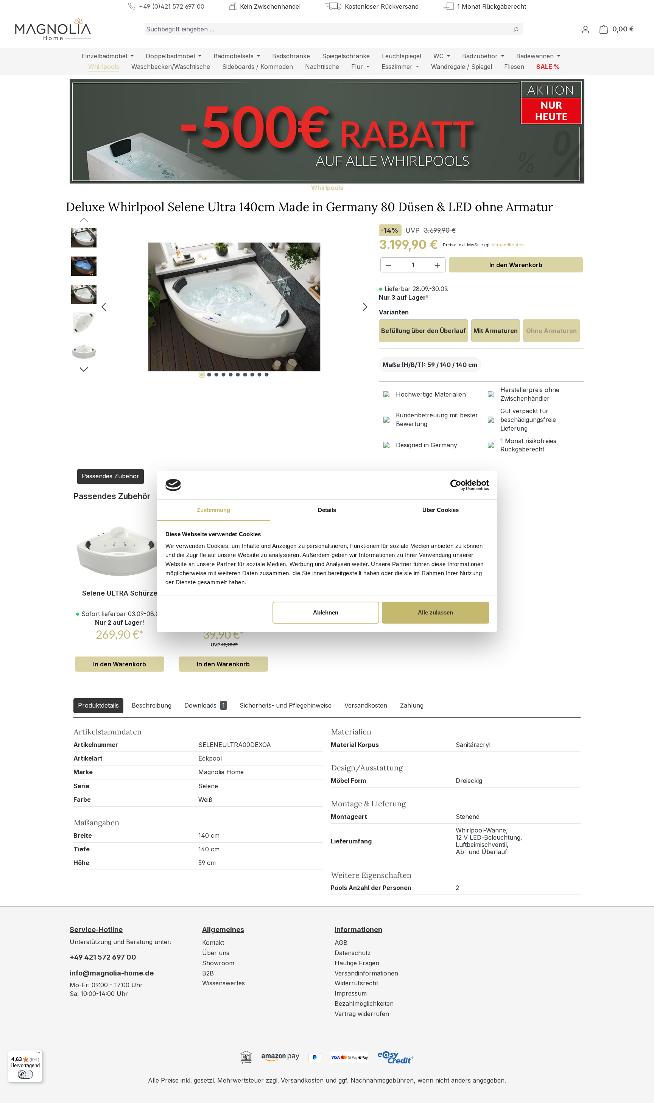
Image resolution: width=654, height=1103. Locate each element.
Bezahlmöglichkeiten (364, 1003)
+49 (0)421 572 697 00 (171, 6)
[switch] (25, 1074)
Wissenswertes (223, 983)
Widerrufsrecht (356, 983)
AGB (341, 942)
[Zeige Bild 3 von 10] (216, 374)
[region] (216, 307)
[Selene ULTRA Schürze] (119, 550)
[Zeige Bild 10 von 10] (267, 374)
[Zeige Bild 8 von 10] (252, 374)
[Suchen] (515, 29)
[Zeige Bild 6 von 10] (238, 374)
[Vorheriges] (103, 307)
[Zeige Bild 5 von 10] (231, 374)
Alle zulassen (435, 612)
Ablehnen (325, 612)
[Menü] (38, 1054)
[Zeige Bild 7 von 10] (245, 374)
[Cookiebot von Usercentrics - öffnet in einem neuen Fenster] (456, 485)
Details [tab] (327, 510)
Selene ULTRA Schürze (119, 593)
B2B (208, 973)
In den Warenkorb (515, 265)
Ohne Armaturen (551, 330)
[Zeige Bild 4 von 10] (224, 374)
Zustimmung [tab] (213, 510)
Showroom (218, 963)
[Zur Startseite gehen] (53, 29)
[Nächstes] (365, 307)
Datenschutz (353, 953)
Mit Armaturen (495, 330)
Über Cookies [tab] (440, 510)
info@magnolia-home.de (112, 973)
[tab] (98, 706)
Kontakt (213, 942)
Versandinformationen (366, 973)
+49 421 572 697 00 (103, 957)
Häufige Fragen (357, 963)
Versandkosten (508, 244)
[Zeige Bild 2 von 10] (209, 374)
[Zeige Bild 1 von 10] (202, 374)
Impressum (351, 993)
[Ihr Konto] (585, 29)
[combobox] (327, 29)
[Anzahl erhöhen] (438, 264)
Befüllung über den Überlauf (423, 330)
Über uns (215, 953)
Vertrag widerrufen (362, 1013)
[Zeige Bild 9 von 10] (260, 374)
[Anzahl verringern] (388, 264)
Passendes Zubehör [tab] (110, 476)
